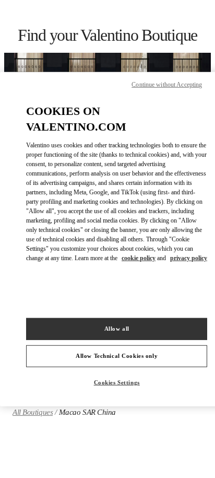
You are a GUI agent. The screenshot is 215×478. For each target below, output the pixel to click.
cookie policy (139, 258)
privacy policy (188, 258)
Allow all (116, 328)
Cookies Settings (117, 382)
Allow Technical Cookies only (117, 356)
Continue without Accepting (167, 84)
